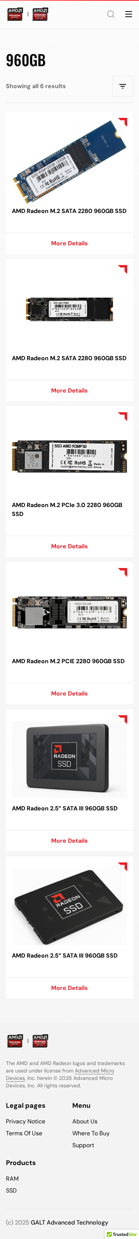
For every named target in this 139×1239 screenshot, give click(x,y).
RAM (12, 1178)
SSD (11, 1190)
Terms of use (24, 1133)
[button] (110, 14)
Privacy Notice (25, 1121)
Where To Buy (91, 1133)
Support (83, 1145)
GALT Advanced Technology (69, 1222)
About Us (84, 1121)
